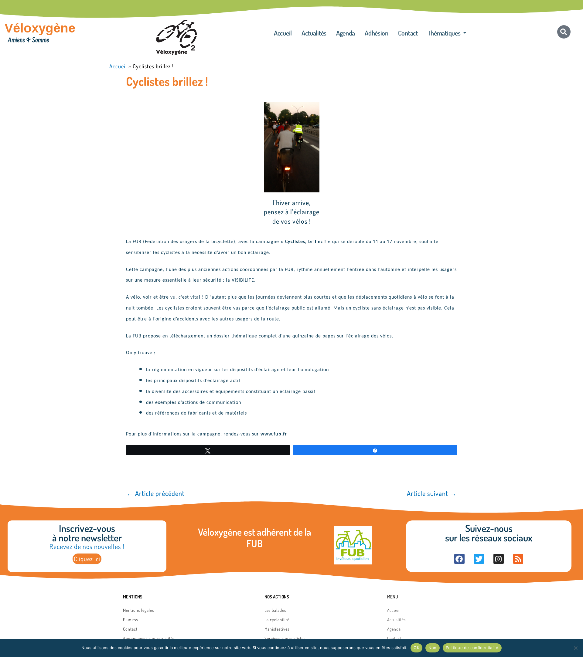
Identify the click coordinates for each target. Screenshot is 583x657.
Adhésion (376, 33)
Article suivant (432, 493)
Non (432, 647)
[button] (447, 33)
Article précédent (156, 493)
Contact (408, 33)
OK (416, 647)
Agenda (345, 33)
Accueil (283, 33)
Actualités (314, 33)
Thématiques (444, 33)
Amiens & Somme (28, 40)
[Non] (575, 648)
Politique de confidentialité (472, 647)
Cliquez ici (87, 559)
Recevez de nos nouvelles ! (86, 546)
